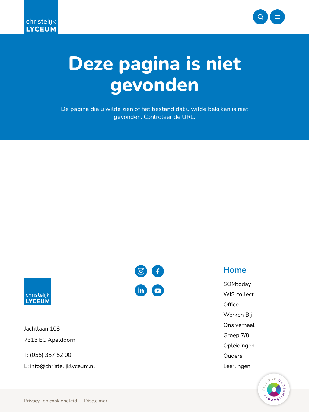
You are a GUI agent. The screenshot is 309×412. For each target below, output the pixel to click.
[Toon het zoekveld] (260, 16)
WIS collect (238, 294)
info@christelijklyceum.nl (62, 366)
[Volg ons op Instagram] (141, 271)
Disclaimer (95, 401)
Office (231, 305)
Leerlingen (236, 366)
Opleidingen (239, 346)
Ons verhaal (239, 325)
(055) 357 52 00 (50, 355)
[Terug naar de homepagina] (41, 17)
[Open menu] (277, 16)
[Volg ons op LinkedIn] (141, 290)
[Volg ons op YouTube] (158, 290)
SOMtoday (237, 284)
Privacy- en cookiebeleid (50, 401)
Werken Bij (237, 315)
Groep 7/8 (236, 335)
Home (234, 270)
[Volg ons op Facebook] (158, 271)
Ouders (232, 356)
